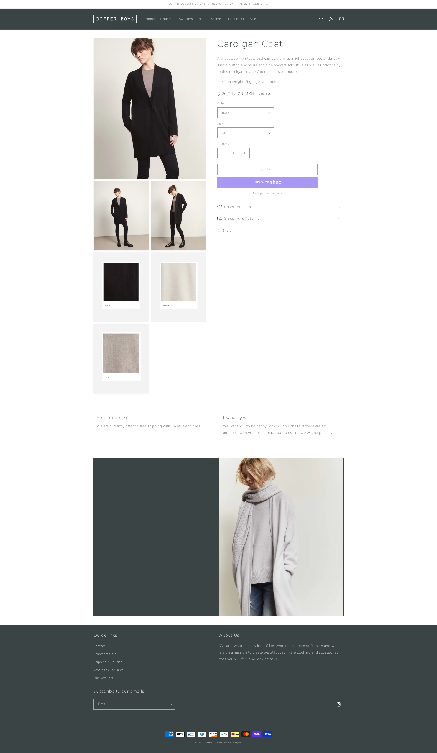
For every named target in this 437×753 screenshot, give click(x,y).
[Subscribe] (170, 704)
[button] (321, 19)
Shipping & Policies (107, 662)
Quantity (223, 144)
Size (220, 124)
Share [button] (227, 231)
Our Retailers (103, 678)
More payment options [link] (267, 193)
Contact (99, 646)
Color (221, 104)
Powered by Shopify (230, 742)
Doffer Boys (211, 742)
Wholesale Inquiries (108, 670)
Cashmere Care (104, 654)
